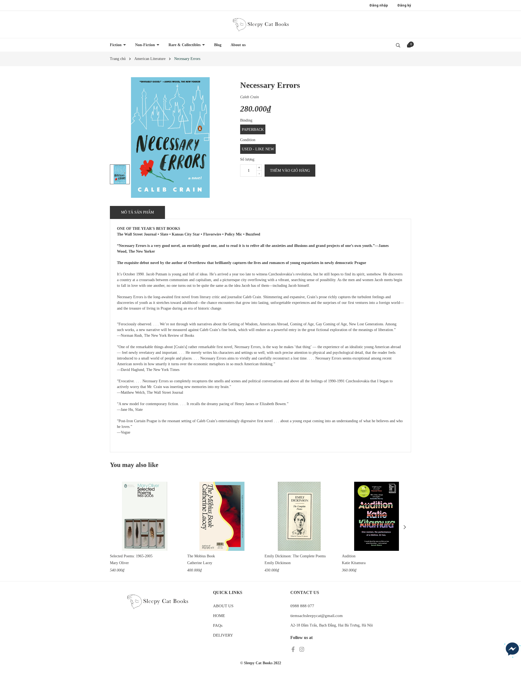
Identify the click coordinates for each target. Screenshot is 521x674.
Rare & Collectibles (185, 45)
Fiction (116, 45)
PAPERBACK (253, 130)
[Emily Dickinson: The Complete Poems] (299, 516)
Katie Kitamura (354, 563)
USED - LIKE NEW (258, 149)
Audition (348, 556)
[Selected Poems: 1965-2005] (144, 516)
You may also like (134, 464)
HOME (219, 615)
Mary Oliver (119, 563)
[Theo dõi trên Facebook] (293, 649)
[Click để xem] (170, 137)
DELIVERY (223, 635)
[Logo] (260, 24)
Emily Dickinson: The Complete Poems (295, 556)
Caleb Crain (249, 97)
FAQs (218, 625)
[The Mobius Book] (221, 516)
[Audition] (376, 516)
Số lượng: (247, 159)
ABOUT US (223, 606)
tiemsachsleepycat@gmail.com (316, 615)
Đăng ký (404, 5)
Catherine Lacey (199, 563)
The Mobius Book (201, 556)
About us (238, 45)
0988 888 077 (302, 606)
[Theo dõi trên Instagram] (301, 649)
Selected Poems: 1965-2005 (131, 556)
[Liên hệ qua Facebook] (512, 649)
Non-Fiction (145, 45)
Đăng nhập (378, 5)
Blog (217, 45)
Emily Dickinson (278, 563)
